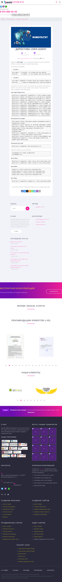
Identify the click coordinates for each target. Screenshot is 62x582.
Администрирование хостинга (26, 561)
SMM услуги (22, 556)
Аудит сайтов (38, 523)
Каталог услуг (23, 545)
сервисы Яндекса (40, 224)
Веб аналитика (22, 553)
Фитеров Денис (25, 54)
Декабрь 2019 (39, 207)
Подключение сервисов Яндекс (27, 548)
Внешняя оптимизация (9, 536)
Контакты (50, 570)
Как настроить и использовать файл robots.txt (20, 253)
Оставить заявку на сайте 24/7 (20, 14)
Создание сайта (5, 578)
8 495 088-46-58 (18, 2)
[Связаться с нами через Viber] (3, 7)
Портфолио (38, 570)
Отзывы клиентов (7, 511)
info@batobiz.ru (17, 485)
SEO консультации (39, 534)
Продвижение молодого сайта (11, 539)
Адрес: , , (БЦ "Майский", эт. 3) (13, 476)
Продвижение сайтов (11, 523)
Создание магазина (10, 500)
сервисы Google (40, 222)
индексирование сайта (26, 58)
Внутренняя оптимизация (9, 534)
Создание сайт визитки (40, 506)
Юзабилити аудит (38, 531)
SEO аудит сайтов (38, 528)
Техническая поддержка (9, 506)
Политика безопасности (26, 574)
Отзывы (15, 570)
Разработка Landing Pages (40, 514)
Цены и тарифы (7, 504)
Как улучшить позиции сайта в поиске (18, 247)
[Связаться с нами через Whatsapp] (6, 7)
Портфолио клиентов (8, 509)
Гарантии (5, 517)
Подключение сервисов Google (26, 551)
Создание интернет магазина (41, 511)
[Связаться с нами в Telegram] (1, 7)
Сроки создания (7, 514)
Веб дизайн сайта (23, 558)
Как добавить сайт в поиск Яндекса (43, 480)
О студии (4, 570)
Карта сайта (36, 574)
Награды (26, 570)
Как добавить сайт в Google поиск (42, 477)
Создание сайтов (40, 500)
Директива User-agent (16, 241)
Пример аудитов (38, 536)
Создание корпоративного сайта (42, 509)
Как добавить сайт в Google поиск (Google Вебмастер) (19, 260)
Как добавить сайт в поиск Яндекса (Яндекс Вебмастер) (20, 266)
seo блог (41, 469)
